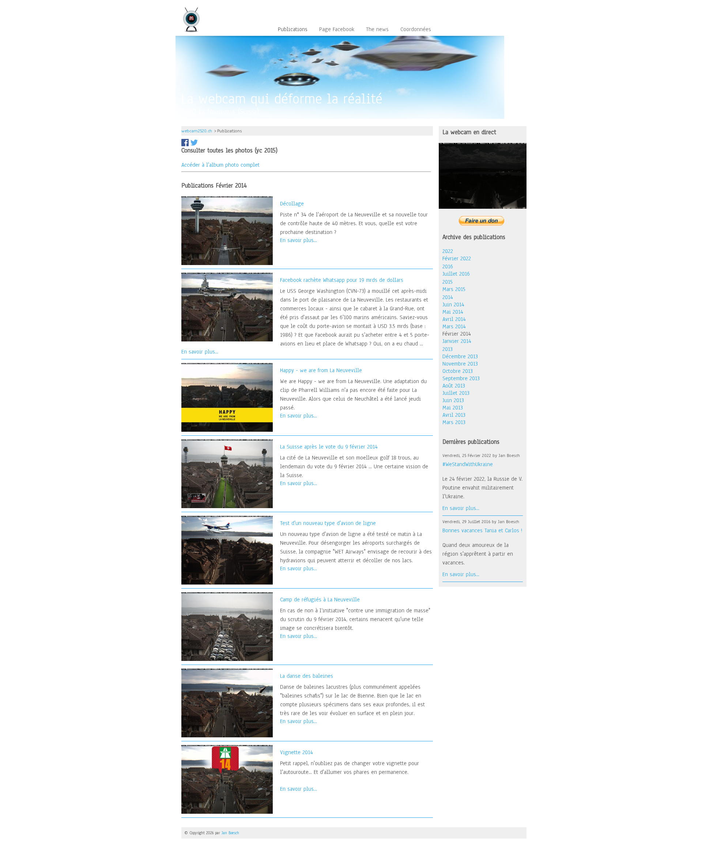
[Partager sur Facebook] (185, 142)
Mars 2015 (453, 289)
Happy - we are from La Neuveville (321, 370)
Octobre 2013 (457, 371)
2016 (447, 266)
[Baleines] (230, 702)
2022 (447, 251)
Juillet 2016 (456, 273)
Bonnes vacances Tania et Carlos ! (482, 530)
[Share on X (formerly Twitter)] (194, 142)
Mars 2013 (453, 422)
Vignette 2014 (296, 752)
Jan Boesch (230, 833)
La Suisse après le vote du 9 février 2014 (329, 446)
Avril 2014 (454, 319)
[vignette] (230, 779)
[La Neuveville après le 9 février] (230, 473)
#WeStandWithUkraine (467, 464)
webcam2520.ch (196, 131)
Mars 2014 (454, 326)
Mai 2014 (452, 311)
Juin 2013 (453, 400)
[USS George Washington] (230, 306)
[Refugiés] (230, 626)
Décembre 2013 (460, 356)
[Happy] (230, 397)
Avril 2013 (453, 415)
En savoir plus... (298, 240)
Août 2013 (453, 385)
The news (377, 29)
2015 (447, 282)
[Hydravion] (230, 549)
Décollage (292, 203)
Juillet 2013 (455, 393)
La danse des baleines (306, 676)
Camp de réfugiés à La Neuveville (320, 599)
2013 (447, 349)
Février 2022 (456, 258)
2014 (447, 297)
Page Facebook (336, 29)
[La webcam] (482, 175)
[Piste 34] (230, 230)
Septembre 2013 (461, 378)
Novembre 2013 (460, 363)
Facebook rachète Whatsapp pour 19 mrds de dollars (341, 280)
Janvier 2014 (456, 341)
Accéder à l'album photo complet (220, 165)
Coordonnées (415, 29)
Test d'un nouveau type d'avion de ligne (328, 523)
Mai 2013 (452, 407)
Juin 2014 (453, 304)
